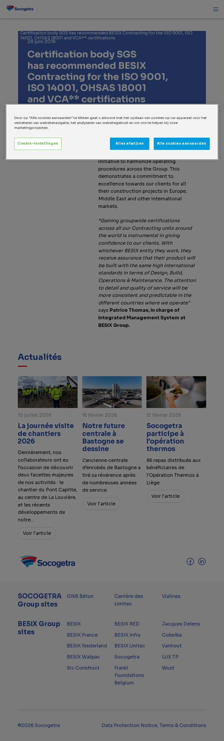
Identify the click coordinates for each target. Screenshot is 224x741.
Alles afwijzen (130, 143)
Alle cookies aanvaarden (181, 143)
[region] (112, 132)
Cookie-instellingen (38, 143)
